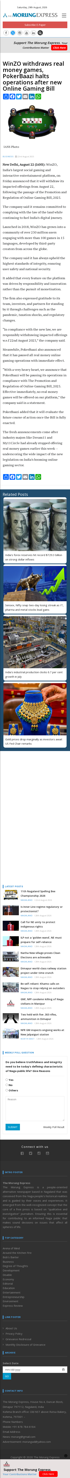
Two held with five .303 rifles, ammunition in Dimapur (39, 1017)
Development (11, 1270)
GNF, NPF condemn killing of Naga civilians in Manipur (42, 1001)
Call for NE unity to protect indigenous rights (38, 924)
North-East (28, 1039)
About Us (11, 1328)
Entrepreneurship (13, 1297)
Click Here (59, 47)
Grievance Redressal (18, 1339)
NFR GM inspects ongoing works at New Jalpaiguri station (42, 1032)
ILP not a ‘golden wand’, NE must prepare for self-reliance (41, 940)
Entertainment (11, 1292)
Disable (7, 1275)
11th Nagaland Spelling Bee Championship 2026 (38, 893)
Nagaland (27, 900)
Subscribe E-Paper (35, 25)
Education (9, 1288)
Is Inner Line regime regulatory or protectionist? (42, 909)
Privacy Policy (14, 1333)
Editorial (8, 1283)
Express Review (13, 1305)
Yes (10, 1080)
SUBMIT (13, 1127)
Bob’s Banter (11, 1257)
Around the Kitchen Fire (17, 1252)
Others (13, 1090)
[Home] (32, 14)
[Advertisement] (25, 777)
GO (7, 1376)
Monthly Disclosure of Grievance (25, 1344)
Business (8, 156)
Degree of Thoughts (15, 1266)
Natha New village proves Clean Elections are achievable (40, 955)
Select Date (10, 1363)
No (10, 1085)
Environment (10, 1301)
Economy (8, 1279)
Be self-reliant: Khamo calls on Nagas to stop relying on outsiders (43, 986)
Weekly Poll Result (53, 1127)
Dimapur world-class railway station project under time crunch (43, 971)
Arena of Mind (11, 1248)
